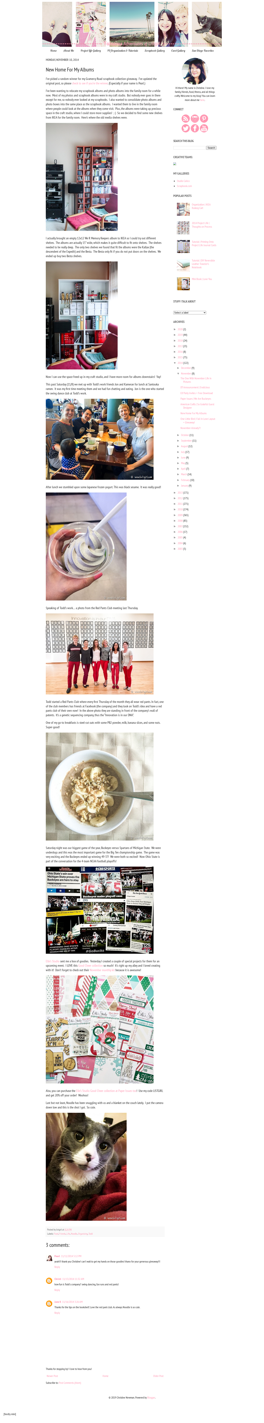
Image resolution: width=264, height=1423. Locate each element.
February (185, 480)
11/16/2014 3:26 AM (72, 1302)
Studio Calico (183, 181)
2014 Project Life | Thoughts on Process (202, 224)
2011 (180, 503)
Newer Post (52, 1376)
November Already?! (190, 428)
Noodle (74, 1233)
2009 (180, 515)
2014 (180, 363)
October (185, 435)
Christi (57, 1279)
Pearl (57, 1256)
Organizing (83, 1233)
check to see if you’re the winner (90, 83)
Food (56, 1233)
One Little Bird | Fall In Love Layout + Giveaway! (197, 420)
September (186, 440)
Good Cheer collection (90, 965)
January (185, 485)
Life (68, 1233)
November (186, 373)
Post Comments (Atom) (70, 1382)
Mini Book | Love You (202, 279)
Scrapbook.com (184, 186)
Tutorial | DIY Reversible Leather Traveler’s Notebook (203, 264)
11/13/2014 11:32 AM (73, 1279)
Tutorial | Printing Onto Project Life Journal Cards (204, 243)
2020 (180, 329)
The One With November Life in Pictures (195, 379)
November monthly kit (102, 970)
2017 (180, 346)
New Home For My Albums (193, 413)
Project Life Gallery (91, 50)
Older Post (158, 1376)
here (202, 100)
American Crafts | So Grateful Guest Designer (197, 405)
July (183, 452)
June (183, 457)
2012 (180, 498)
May (183, 463)
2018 (180, 340)
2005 (180, 537)
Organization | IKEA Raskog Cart (201, 206)
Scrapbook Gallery (155, 50)
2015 (180, 357)
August (184, 446)
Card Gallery (178, 50)
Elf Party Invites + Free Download (196, 393)
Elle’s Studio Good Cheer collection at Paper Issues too (106, 1091)
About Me (68, 50)
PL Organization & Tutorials (122, 50)
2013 (180, 492)
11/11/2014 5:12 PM (71, 1256)
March (184, 474)
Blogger (151, 1397)
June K (57, 1302)
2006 (180, 532)
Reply (57, 1267)
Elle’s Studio (52, 961)
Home (53, 50)
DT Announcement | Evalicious (195, 387)
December (186, 368)
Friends (62, 1233)
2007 (180, 526)
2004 (180, 543)
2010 (180, 509)
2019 (180, 334)
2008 (180, 520)
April (183, 468)
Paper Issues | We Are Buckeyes (195, 398)
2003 (180, 548)
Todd (91, 1233)
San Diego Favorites (203, 50)
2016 (180, 351)
